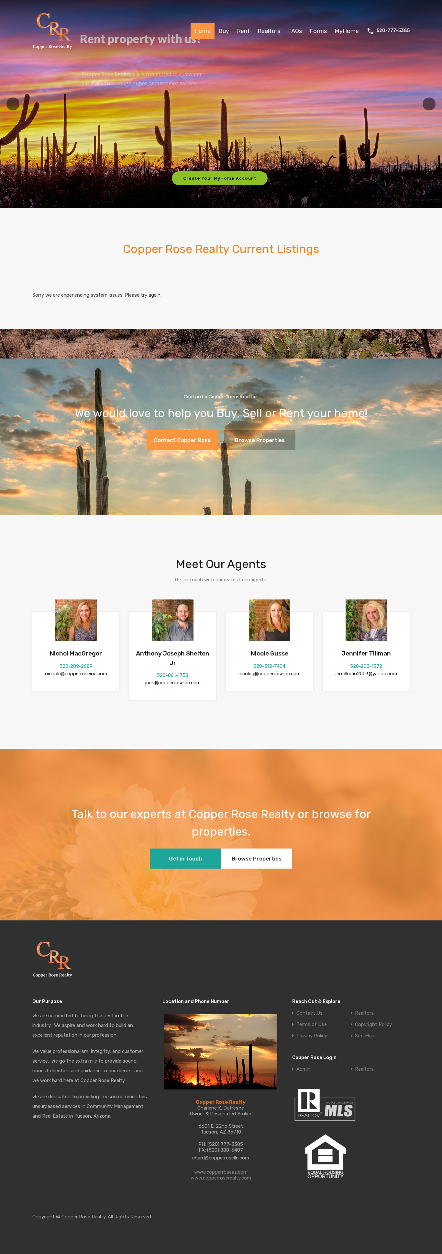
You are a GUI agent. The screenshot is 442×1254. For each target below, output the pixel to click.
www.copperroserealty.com (221, 1178)
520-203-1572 (366, 666)
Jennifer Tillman (366, 653)
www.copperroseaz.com (221, 1172)
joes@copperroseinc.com (173, 683)
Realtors (269, 31)
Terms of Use (311, 1024)
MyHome (347, 31)
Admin (303, 1069)
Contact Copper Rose (182, 440)
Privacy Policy (311, 1035)
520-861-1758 (172, 675)
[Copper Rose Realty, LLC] (54, 51)
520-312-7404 (269, 666)
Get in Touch (185, 858)
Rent (243, 31)
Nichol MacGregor (76, 653)
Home (202, 31)
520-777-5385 (393, 30)
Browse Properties (260, 440)
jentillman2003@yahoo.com (366, 674)
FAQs (295, 31)
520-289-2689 (76, 666)
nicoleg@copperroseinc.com (269, 674)
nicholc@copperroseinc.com (76, 674)
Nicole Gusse (269, 653)
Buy (223, 31)
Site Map (364, 1035)
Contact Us (309, 1013)
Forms (318, 31)
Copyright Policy (373, 1024)
